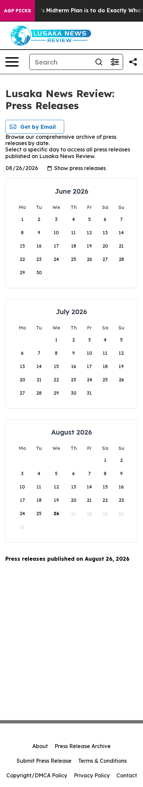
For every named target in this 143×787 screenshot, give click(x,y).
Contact (126, 775)
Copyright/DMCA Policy (36, 775)
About (40, 746)
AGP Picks (17, 11)
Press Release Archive (83, 746)
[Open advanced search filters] (115, 62)
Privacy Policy (92, 775)
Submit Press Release (44, 760)
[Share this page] (133, 62)
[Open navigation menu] (12, 62)
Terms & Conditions (102, 760)
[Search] (99, 62)
